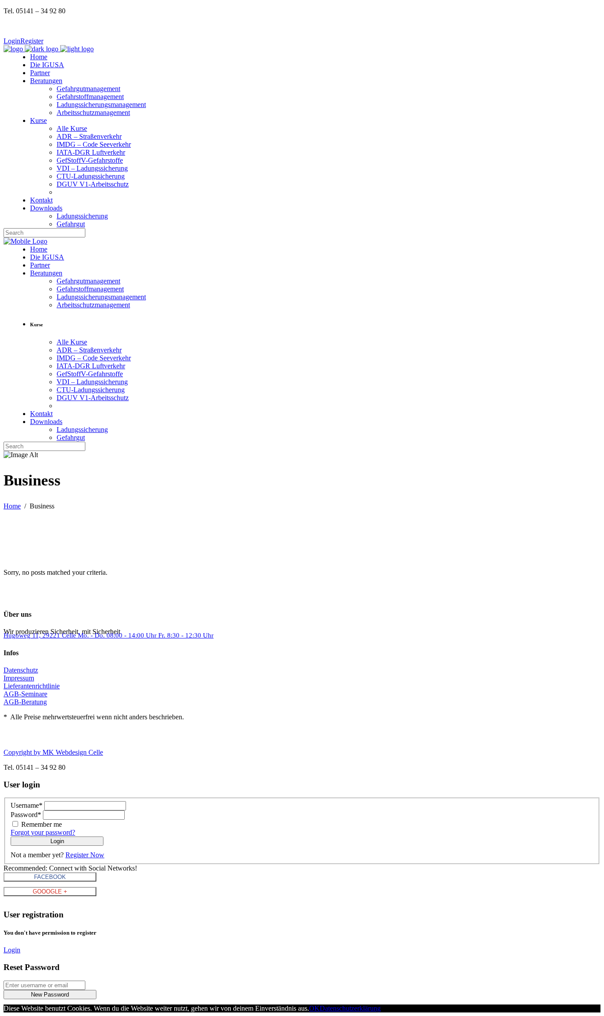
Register (31, 41)
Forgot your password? (43, 832)
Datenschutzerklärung (350, 1008)
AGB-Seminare (25, 694)
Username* (26, 805)
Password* (26, 814)
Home (12, 506)
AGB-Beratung (25, 702)
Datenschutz (21, 670)
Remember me (41, 824)
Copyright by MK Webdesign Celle (53, 752)
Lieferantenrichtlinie (32, 686)
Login (12, 41)
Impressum (19, 678)
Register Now (84, 855)
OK (314, 1008)
